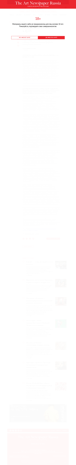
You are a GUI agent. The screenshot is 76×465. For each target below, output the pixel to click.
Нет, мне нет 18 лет (24, 37)
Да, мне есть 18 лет (51, 37)
